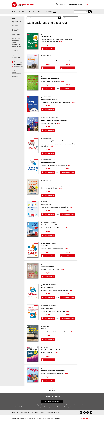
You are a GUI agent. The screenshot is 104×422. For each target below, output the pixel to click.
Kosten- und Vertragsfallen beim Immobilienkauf (54, 141)
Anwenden (90, 11)
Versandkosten (16, 57)
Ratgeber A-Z (15, 55)
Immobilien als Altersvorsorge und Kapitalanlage (54, 120)
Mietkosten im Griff (46, 204)
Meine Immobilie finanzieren (48, 162)
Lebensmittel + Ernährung (16, 29)
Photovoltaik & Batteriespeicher (49, 225)
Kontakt (14, 418)
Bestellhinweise (15, 70)
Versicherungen (16, 53)
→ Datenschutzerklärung (35, 406)
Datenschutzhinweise (16, 78)
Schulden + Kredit (16, 44)
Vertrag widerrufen (86, 418)
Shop (38, 12)
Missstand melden (72, 4)
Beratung (22, 12)
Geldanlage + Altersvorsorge (16, 37)
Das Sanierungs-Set (46, 36)
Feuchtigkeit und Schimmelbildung (50, 78)
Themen (14, 12)
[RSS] (91, 412)
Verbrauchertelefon (61, 4)
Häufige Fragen (31, 418)
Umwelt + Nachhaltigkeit (16, 49)
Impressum (57, 418)
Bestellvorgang (15, 76)
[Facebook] (84, 412)
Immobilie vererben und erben (49, 99)
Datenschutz (50, 418)
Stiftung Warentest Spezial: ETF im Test (51, 350)
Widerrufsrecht (15, 75)
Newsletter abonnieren (52, 401)
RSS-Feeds (39, 418)
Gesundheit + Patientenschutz (16, 33)
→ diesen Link (63, 406)
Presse (80, 4)
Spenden (87, 4)
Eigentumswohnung (46, 58)
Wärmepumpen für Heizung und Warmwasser (53, 370)
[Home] (23, 4)
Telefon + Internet (16, 46)
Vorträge (31, 12)
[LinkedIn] (87, 412)
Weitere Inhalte (48, 12)
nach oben (52, 390)
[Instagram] (81, 412)
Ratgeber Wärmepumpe (47, 308)
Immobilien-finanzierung (15, 26)
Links (44, 418)
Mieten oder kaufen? (46, 183)
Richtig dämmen (45, 329)
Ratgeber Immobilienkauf (47, 266)
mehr (60, 41)
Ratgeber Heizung (45, 246)
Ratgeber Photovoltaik (47, 287)
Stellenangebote (21, 418)
